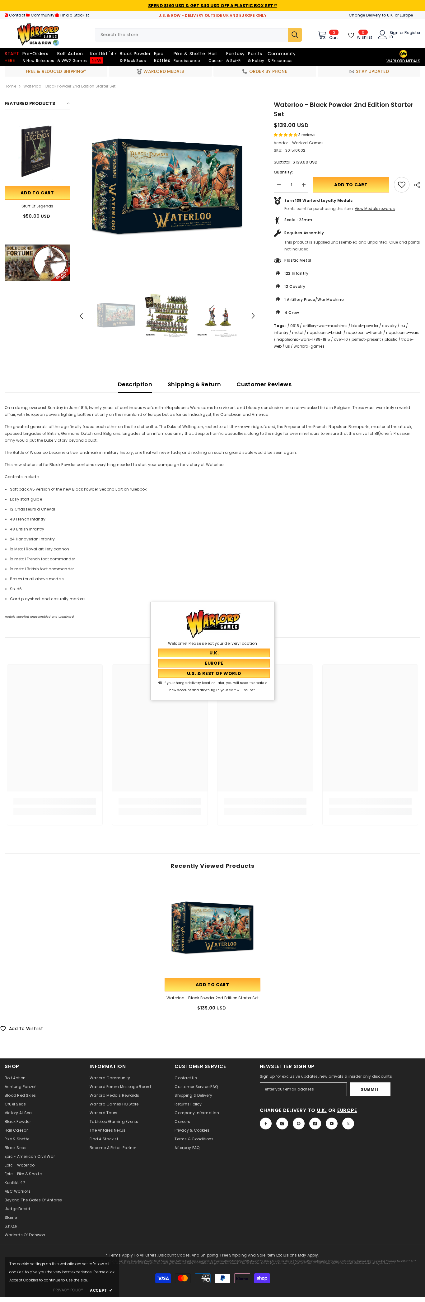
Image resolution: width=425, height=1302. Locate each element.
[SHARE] (414, 185)
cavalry (389, 325)
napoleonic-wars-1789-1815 (303, 339)
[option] (167, 188)
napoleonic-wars (402, 332)
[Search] (198, 35)
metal (297, 332)
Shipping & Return (194, 384)
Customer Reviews (264, 384)
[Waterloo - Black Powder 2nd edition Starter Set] (212, 928)
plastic (391, 339)
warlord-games (309, 346)
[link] (37, 263)
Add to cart (37, 193)
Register (412, 33)
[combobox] (191, 35)
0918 (294, 325)
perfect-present (366, 339)
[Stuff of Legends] (37, 152)
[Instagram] (282, 1123)
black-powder (364, 325)
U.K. (390, 15)
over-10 (341, 339)
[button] (81, 316)
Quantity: (283, 172)
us (287, 346)
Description (135, 384)
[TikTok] (315, 1123)
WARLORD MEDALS (403, 61)
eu (402, 325)
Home (10, 86)
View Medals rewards (375, 208)
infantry (281, 332)
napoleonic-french (364, 332)
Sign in (394, 34)
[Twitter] (348, 1123)
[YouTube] (332, 1123)
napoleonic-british (325, 332)
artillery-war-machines (325, 325)
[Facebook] (266, 1123)
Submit (370, 1089)
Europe (406, 15)
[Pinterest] (299, 1123)
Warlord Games (307, 142)
